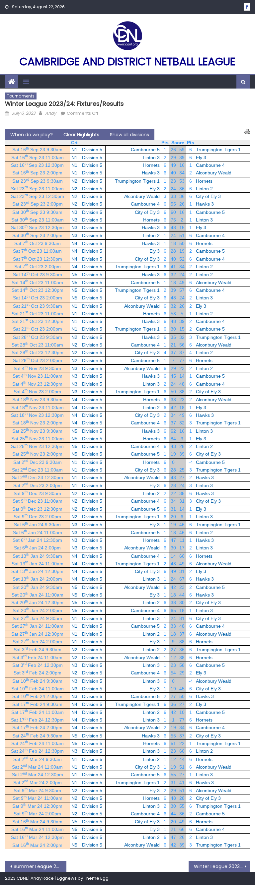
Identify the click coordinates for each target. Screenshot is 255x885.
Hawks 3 (151, 172)
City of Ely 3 (208, 196)
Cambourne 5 (145, 149)
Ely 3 (201, 157)
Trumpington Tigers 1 (218, 149)
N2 (74, 181)
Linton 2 (204, 188)
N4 (74, 243)
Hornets (151, 165)
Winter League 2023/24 (221, 866)
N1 (74, 149)
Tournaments (21, 96)
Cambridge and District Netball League (127, 61)
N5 (74, 274)
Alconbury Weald (213, 172)
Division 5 (92, 149)
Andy (50, 113)
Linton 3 (151, 157)
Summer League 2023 (39, 866)
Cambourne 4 (210, 165)
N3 (74, 212)
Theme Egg (96, 878)
